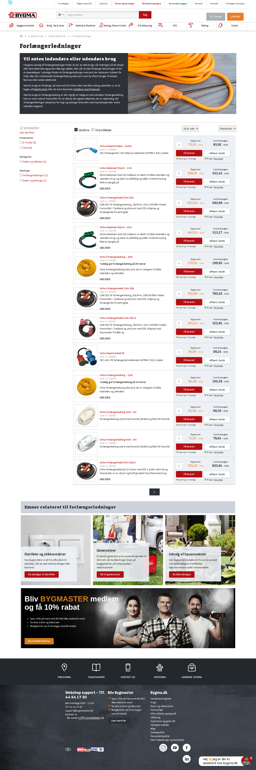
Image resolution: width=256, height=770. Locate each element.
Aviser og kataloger (124, 3)
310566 (108, 201)
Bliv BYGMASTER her (39, 641)
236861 (108, 356)
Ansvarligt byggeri (178, 3)
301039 (108, 230)
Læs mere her (118, 720)
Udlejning (155, 717)
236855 (108, 378)
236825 (108, 415)
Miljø (152, 728)
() (29, 142)
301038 (108, 171)
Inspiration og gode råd (162, 721)
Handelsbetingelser (160, 698)
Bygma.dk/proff (84, 3)
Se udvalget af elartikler (41, 574)
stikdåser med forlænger (86, 89)
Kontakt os (71, 714)
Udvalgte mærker (159, 725)
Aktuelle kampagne (151, 3)
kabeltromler (41, 89)
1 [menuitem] (154, 492)
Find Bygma (63, 3)
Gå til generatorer (110, 574)
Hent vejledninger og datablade (167, 740)
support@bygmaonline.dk (79, 710)
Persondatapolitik (160, 736)
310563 (108, 292)
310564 (108, 321)
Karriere (199, 3)
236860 (108, 149)
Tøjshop (103, 3)
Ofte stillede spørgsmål (163, 713)
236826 (108, 443)
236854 (108, 260)
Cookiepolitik (157, 732)
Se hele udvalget (182, 574)
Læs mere (105, 188)
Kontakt (214, 3)
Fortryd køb (156, 710)
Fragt (153, 702)
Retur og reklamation (161, 706)
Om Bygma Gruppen (235, 3)
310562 (108, 466)
